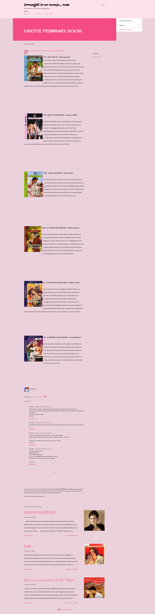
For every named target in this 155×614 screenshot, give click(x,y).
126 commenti (28, 535)
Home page (27, 13)
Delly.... (29, 546)
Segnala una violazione (125, 29)
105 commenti (28, 569)
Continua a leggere (71, 535)
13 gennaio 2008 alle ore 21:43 (43, 422)
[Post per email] (45, 397)
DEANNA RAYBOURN (40, 512)
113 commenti (28, 603)
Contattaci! (38, 13)
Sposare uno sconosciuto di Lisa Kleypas (49, 580)
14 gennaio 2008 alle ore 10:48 (43, 433)
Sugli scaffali (49, 13)
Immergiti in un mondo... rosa (46, 5)
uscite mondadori (97, 56)
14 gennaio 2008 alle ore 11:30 (43, 448)
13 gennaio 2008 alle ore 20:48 (43, 406)
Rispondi (32, 418)
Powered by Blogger (65, 609)
